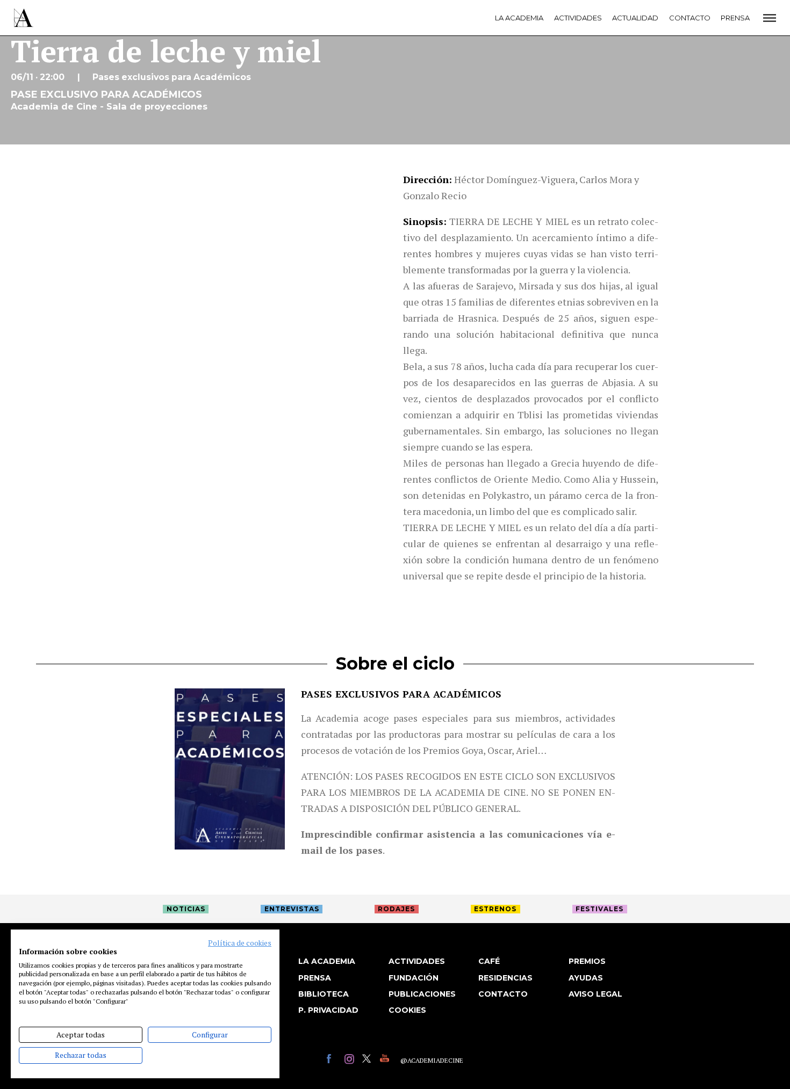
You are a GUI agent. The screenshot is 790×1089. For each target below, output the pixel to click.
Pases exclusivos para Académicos (401, 693)
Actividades (578, 17)
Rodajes (396, 909)
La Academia (519, 17)
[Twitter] (368, 1060)
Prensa (735, 17)
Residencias (505, 978)
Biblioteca (323, 994)
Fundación (414, 978)
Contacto (689, 17)
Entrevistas (291, 909)
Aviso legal (595, 994)
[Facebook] (333, 1060)
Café (489, 961)
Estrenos (495, 909)
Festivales (599, 909)
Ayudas (586, 978)
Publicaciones (422, 994)
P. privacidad (328, 1010)
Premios (587, 961)
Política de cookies (239, 943)
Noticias (186, 909)
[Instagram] (350, 1060)
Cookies (407, 1010)
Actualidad (635, 17)
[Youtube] (386, 1060)
